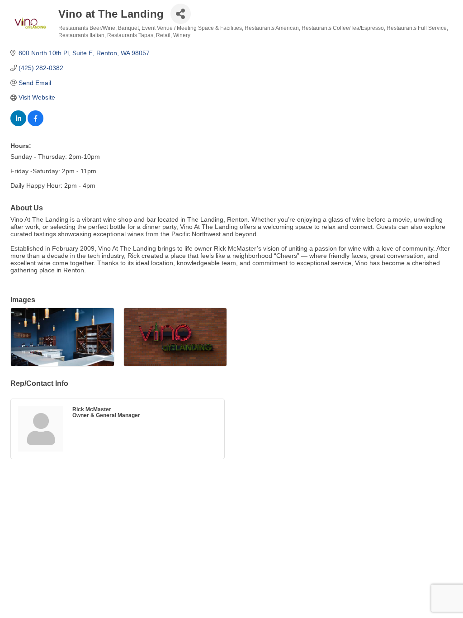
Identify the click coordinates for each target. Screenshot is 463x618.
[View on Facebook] (35, 124)
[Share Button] (180, 14)
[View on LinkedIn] (18, 124)
